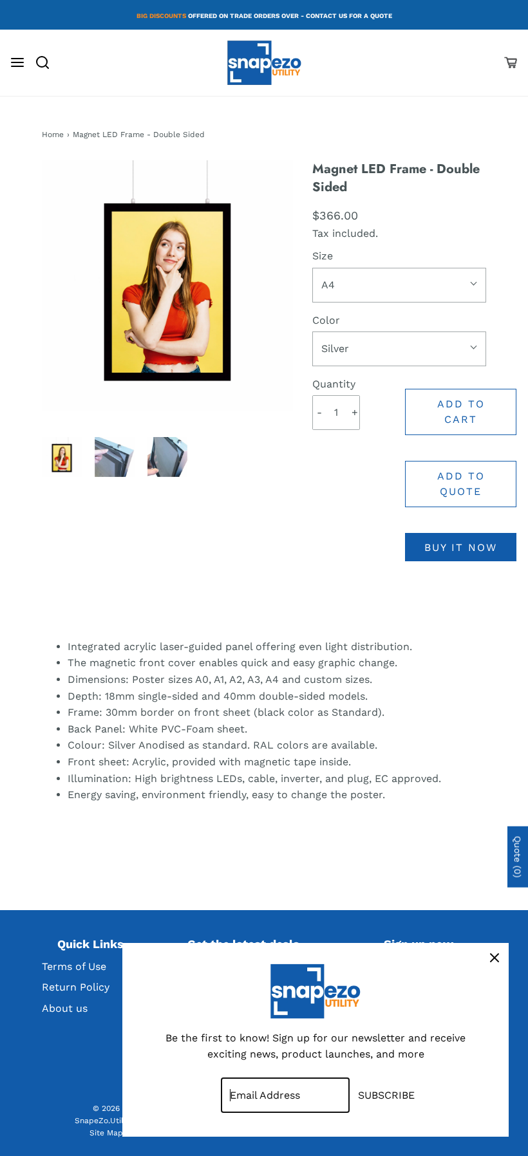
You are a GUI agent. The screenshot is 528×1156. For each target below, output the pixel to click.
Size (322, 256)
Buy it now (460, 547)
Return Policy (75, 987)
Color (326, 320)
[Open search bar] (47, 62)
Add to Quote (461, 484)
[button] (62, 457)
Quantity (333, 384)
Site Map (106, 1132)
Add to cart (461, 411)
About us (65, 1008)
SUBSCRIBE (386, 1095)
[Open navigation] (17, 62)
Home (53, 134)
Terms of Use (74, 966)
